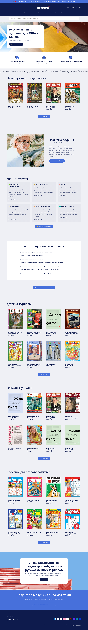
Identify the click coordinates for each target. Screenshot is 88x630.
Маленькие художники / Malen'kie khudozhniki (72, 365)
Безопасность (56, 71)
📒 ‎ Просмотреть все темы (44, 226)
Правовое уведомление (76, 625)
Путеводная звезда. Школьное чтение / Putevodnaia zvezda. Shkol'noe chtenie (34, 365)
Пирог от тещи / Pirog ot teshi (34, 533)
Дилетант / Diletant (14, 106)
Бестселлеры (66, 71)
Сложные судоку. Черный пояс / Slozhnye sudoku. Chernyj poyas (52, 501)
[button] (32, 13)
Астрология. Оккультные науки (29, 71)
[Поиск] (77, 7)
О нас (44, 579)
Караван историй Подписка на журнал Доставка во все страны (34, 449)
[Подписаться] (54, 604)
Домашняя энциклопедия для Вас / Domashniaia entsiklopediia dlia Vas (72, 417)
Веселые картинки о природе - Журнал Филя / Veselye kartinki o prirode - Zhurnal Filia (34, 333)
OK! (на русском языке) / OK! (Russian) (13, 417)
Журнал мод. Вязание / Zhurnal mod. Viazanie (71, 449)
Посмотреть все (44, 116)
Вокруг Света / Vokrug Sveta (70, 107)
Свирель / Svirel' (51, 364)
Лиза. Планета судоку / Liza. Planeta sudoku (72, 533)
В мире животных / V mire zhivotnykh (15, 332)
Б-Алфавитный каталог (44, 71)
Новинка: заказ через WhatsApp (44, 287)
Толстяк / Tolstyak (33, 500)
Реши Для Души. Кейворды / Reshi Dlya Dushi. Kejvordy (15, 533)
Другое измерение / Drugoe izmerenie (33, 417)
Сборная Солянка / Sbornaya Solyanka (71, 501)
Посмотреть (12, 199)
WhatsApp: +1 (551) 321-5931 (68, 1)
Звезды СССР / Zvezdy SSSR (51, 107)
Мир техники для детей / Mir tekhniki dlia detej (71, 333)
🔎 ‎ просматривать (16, 44)
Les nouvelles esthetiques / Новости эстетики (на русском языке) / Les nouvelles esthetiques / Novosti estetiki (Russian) (53, 449)
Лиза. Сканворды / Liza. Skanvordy (52, 533)
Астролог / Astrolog (14, 448)
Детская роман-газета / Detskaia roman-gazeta (51, 333)
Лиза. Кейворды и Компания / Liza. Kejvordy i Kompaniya (15, 501)
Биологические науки (77, 71)
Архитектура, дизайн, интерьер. (11, 71)
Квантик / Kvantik (32, 106)
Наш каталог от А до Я (57, 160)
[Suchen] (77, 18)
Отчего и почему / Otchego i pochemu (14, 364)
